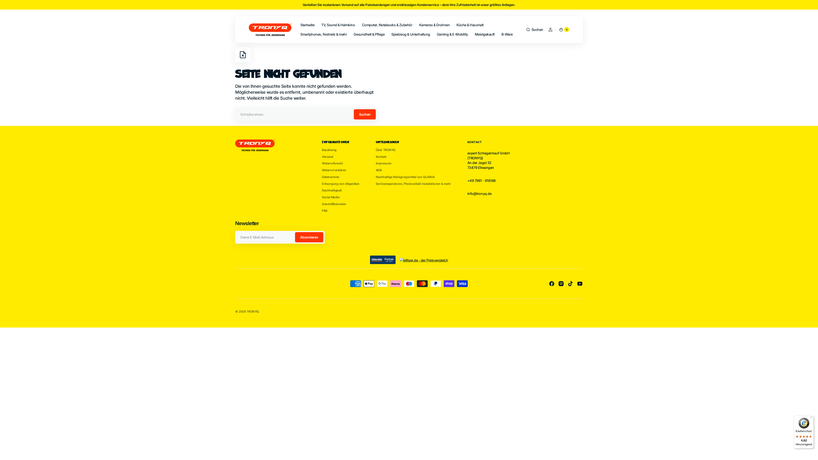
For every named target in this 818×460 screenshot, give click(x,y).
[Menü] (811, 418)
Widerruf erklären (334, 170)
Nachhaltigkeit (332, 190)
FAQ (324, 210)
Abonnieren (309, 237)
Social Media (330, 197)
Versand (327, 156)
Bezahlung (329, 150)
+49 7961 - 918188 (481, 180)
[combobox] (306, 114)
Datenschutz (330, 177)
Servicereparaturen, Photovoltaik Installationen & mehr (413, 183)
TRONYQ (253, 311)
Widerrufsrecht (332, 163)
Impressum (384, 163)
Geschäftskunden (334, 204)
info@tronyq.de (479, 193)
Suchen (365, 114)
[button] (534, 29)
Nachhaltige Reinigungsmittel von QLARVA (405, 177)
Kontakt (381, 156)
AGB (379, 170)
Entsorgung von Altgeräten (340, 183)
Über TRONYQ (385, 150)
